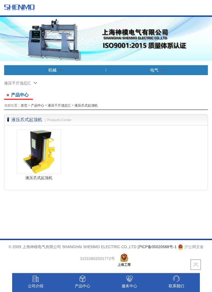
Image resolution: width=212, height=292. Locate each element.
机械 (52, 70)
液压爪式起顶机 (86, 105)
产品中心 (37, 105)
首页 (24, 105)
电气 (154, 70)
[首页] (19, 8)
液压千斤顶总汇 (59, 105)
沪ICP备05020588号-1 (157, 247)
